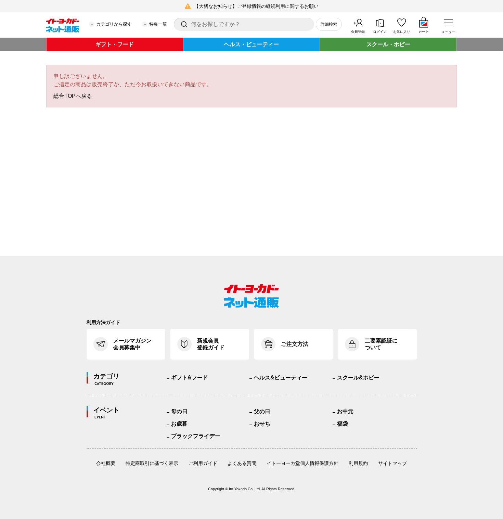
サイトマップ (392, 463)
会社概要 (105, 463)
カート (423, 32)
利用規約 (358, 463)
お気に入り (401, 32)
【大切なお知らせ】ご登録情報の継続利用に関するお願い (256, 6)
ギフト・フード (114, 44)
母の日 (179, 411)
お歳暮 (179, 424)
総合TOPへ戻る (72, 96)
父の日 (262, 411)
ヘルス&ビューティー (280, 377)
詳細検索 (329, 24)
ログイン (380, 32)
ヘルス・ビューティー (251, 44)
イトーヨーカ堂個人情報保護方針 (302, 463)
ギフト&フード (189, 377)
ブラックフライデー (195, 436)
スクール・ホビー (388, 44)
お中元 (345, 411)
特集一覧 (158, 24)
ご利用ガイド (203, 463)
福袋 (342, 424)
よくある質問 (242, 463)
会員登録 (358, 32)
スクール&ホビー (358, 377)
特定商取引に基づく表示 (152, 463)
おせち (262, 424)
